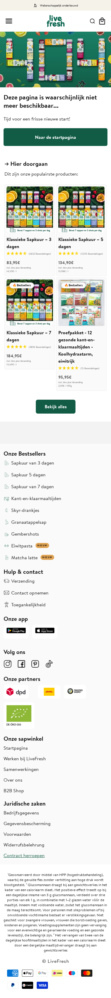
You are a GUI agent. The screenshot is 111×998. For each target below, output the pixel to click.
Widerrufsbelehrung (24, 844)
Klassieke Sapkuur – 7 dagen (29, 336)
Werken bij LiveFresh (25, 758)
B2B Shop (14, 790)
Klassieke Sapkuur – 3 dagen (29, 243)
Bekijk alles (56, 406)
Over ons (13, 780)
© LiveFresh (55, 961)
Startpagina (16, 748)
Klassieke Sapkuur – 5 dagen (80, 243)
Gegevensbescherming (27, 823)
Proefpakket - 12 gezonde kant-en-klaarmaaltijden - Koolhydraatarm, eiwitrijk (76, 346)
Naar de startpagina (55, 137)
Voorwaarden (17, 834)
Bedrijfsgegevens (21, 812)
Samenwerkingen (21, 769)
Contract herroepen (24, 855)
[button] (8, 21)
